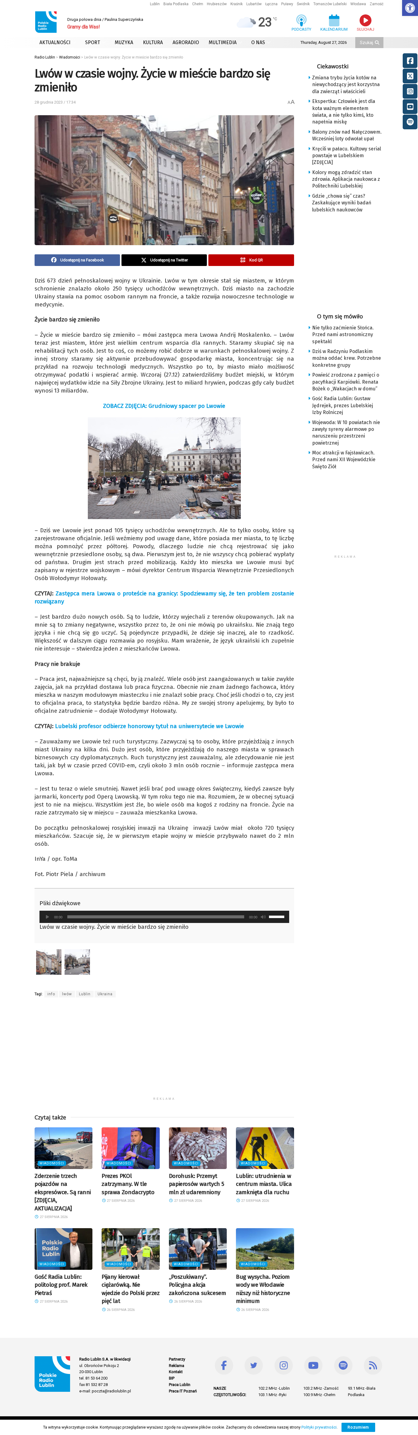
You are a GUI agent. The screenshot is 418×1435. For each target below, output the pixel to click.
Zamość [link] (376, 4)
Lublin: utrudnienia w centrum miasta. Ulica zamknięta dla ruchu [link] (264, 1184)
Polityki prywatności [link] (319, 1427)
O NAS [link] (258, 42)
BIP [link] (171, 1378)
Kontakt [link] (176, 1371)
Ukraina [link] (105, 994)
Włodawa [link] (358, 4)
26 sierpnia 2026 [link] (120, 1310)
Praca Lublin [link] (179, 1384)
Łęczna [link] (271, 4)
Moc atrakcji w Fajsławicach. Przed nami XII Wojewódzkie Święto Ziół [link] (343, 459)
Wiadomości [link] (51, 1163)
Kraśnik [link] (236, 4)
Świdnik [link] (303, 4)
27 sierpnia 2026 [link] (53, 1217)
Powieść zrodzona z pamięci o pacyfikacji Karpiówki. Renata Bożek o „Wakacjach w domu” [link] (345, 382)
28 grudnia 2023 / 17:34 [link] (55, 102)
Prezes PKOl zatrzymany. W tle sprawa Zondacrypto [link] (128, 1184)
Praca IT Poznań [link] (183, 1391)
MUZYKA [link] (124, 42)
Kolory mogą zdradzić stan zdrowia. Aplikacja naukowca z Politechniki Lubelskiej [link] (346, 179)
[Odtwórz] (47, 917)
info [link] (51, 994)
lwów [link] (67, 994)
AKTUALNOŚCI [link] (54, 42)
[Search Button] (377, 42)
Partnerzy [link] (177, 1359)
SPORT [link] (92, 42)
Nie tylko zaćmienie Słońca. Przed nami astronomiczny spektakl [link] (343, 334)
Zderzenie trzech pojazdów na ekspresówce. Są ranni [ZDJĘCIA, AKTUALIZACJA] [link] (63, 1192)
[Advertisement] (164, 1051)
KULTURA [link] (153, 42)
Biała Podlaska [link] (175, 4)
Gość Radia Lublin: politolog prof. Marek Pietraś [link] (61, 1284)
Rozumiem (358, 1427)
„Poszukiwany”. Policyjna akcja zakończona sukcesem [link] (197, 1284)
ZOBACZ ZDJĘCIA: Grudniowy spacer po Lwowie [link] (164, 405)
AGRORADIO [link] (186, 42)
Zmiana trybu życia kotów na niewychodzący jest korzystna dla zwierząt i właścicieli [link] (346, 84)
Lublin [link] (155, 4)
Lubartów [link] (254, 4)
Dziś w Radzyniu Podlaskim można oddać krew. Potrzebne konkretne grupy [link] (346, 358)
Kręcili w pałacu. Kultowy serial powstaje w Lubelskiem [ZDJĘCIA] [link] (346, 155)
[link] (410, 8)
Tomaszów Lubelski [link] (330, 4)
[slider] (277, 916)
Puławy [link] (287, 4)
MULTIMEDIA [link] (223, 42)
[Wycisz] (263, 917)
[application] (164, 917)
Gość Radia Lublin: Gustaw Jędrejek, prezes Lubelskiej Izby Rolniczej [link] (342, 405)
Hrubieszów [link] (217, 4)
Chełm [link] (197, 4)
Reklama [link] (176, 1365)
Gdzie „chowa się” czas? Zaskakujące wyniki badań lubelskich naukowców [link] (341, 203)
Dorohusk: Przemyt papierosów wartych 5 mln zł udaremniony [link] (196, 1184)
